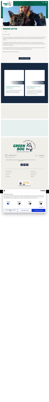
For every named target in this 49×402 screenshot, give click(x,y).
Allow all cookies (38, 210)
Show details (41, 207)
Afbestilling (32, 176)
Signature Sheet (33, 174)
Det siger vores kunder (9, 171)
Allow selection (24, 210)
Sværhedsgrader (8, 176)
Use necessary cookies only (10, 210)
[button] (46, 2)
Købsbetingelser (33, 171)
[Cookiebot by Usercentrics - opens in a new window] (41, 190)
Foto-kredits (7, 174)
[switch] (19, 203)
